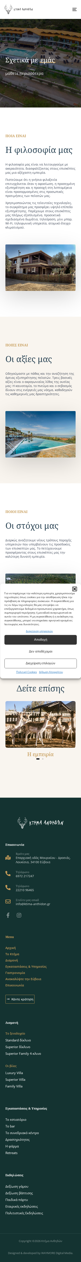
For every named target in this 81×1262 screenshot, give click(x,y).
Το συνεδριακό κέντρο (22, 1133)
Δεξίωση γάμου (16, 1186)
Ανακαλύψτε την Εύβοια (23, 979)
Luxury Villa (14, 1073)
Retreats (11, 1153)
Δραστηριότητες (17, 1139)
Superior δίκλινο (17, 1047)
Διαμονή (11, 960)
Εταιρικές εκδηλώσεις (21, 1206)
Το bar (10, 1126)
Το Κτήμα (12, 954)
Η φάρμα (12, 1146)
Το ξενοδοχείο (15, 1033)
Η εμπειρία (40, 753)
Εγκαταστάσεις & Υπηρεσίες (26, 966)
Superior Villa (15, 1079)
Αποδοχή (40, 640)
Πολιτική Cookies (26, 672)
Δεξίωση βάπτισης (19, 1193)
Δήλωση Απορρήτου (51, 672)
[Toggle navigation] (64, 9)
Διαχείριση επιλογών (40, 663)
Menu (9, 937)
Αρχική (10, 948)
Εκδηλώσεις (14, 1175)
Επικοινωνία (14, 985)
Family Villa (13, 1086)
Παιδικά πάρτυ (16, 1200)
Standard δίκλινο (18, 1040)
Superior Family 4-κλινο (23, 1053)
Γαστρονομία (15, 973)
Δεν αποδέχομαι (40, 651)
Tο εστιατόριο (15, 1119)
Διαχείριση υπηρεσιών (39, 631)
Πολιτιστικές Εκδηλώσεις (24, 1213)
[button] (74, 589)
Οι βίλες (11, 1066)
